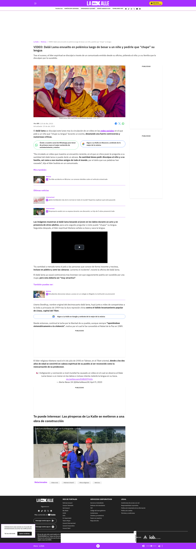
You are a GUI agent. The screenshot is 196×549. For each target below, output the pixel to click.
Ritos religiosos (84, 483)
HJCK (64, 513)
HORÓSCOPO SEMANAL (71, 8)
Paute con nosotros (96, 518)
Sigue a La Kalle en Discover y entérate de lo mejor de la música (104, 144)
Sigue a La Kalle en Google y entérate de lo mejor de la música (81, 317)
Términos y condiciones (128, 513)
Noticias (43, 42)
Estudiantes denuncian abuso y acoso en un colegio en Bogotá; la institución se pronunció (82, 294)
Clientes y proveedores (97, 515)
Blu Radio (65, 510)
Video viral (54, 483)
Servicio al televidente (97, 503)
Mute (143, 546)
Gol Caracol (66, 508)
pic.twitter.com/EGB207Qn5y (79, 379)
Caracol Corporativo (69, 526)
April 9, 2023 (96, 382)
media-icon (98, 546)
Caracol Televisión (68, 505)
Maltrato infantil (69, 483)
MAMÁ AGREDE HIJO (103, 8)
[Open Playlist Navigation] (162, 546)
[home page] (98, 3)
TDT (91, 508)
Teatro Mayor (66, 520)
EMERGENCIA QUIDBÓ (88, 8)
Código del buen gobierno (97, 510)
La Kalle (36, 42)
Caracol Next (66, 528)
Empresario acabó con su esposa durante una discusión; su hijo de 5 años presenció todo (82, 211)
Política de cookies (126, 510)
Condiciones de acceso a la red (130, 503)
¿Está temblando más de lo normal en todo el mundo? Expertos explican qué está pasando (82, 200)
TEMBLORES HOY (117, 8)
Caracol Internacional (69, 523)
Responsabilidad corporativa (129, 505)
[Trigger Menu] (35, 3)
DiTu (64, 515)
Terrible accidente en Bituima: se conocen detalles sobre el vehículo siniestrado (78, 179)
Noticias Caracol (67, 503)
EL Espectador (67, 518)
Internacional (50, 197)
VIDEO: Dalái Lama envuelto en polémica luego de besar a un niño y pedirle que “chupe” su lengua (80, 42)
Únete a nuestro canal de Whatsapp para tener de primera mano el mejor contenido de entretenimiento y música (58, 145)
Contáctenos (94, 513)
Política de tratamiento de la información (133, 508)
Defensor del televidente (97, 505)
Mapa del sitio (94, 520)
